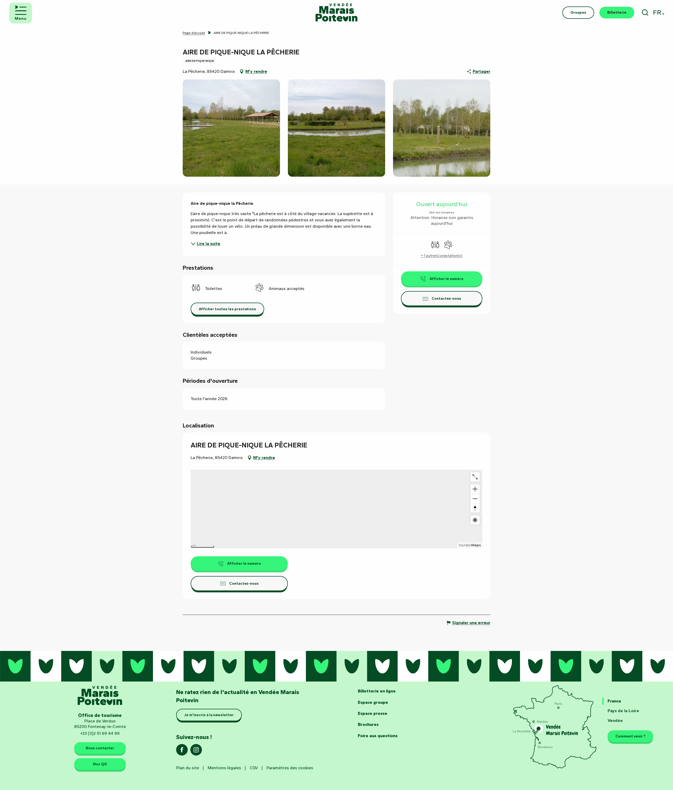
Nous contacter (100, 748)
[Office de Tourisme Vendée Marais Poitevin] (336, 12)
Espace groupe (373, 702)
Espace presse (372, 713)
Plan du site (187, 767)
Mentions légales (224, 767)
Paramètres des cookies (290, 767)
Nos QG (100, 764)
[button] (645, 12)
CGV (254, 767)
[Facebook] (182, 751)
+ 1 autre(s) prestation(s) (441, 255)
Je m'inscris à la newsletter (209, 714)
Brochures (368, 724)
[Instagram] (196, 751)
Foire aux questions (377, 735)
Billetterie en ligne (377, 691)
